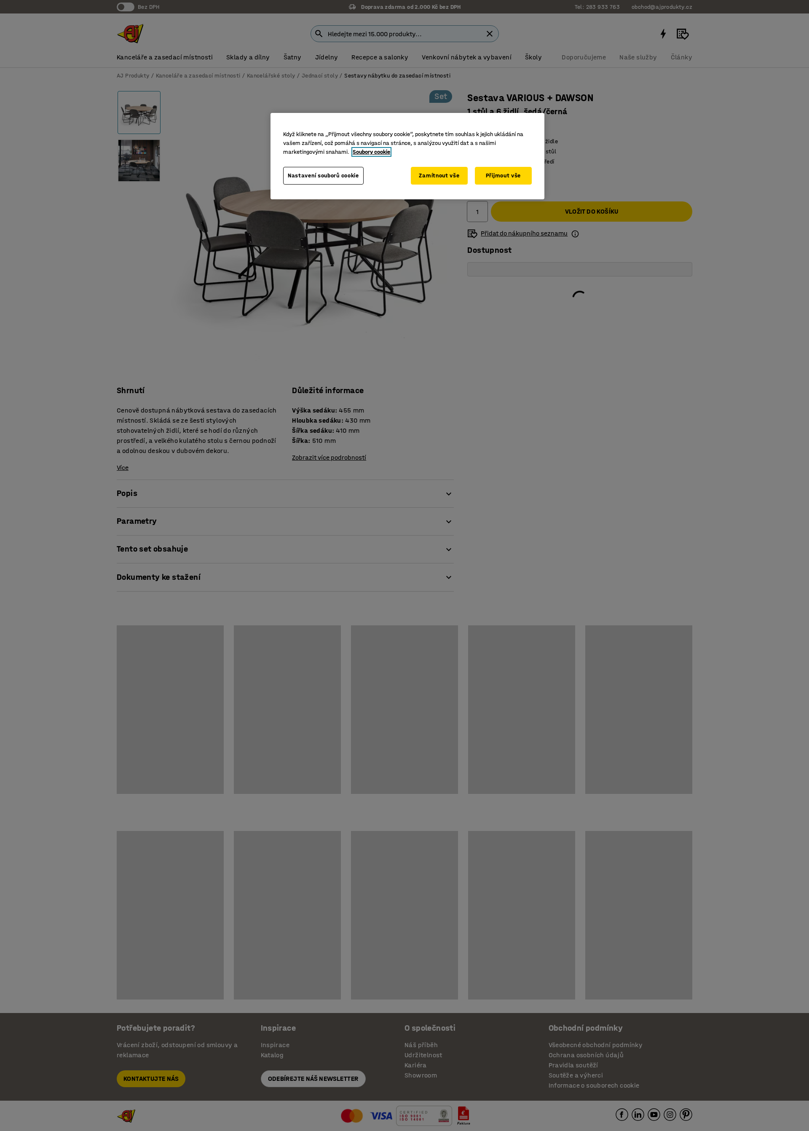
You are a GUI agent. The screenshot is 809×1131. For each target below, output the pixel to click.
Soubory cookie (371, 151)
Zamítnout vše (439, 175)
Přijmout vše (503, 175)
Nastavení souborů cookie (323, 175)
